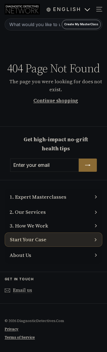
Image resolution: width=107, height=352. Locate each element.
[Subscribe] (88, 165)
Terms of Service (20, 337)
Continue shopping (55, 100)
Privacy (11, 329)
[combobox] (53, 24)
